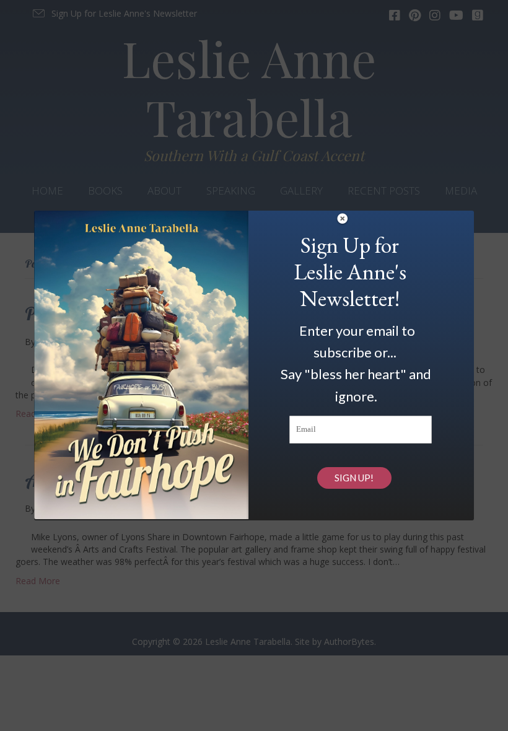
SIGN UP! (354, 477)
